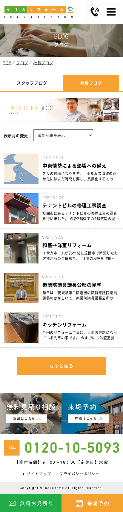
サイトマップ (39, 473)
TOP (7, 62)
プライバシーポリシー (79, 473)
